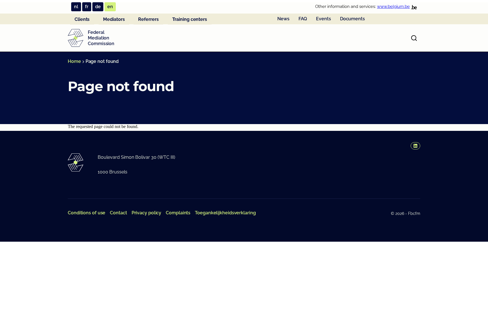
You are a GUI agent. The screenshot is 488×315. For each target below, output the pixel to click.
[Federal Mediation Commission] (75, 38)
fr (86, 6)
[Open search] (414, 38)
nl (76, 6)
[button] (415, 145)
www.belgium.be (393, 6)
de (98, 6)
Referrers (148, 19)
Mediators (114, 19)
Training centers (189, 19)
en (110, 6)
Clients (82, 19)
